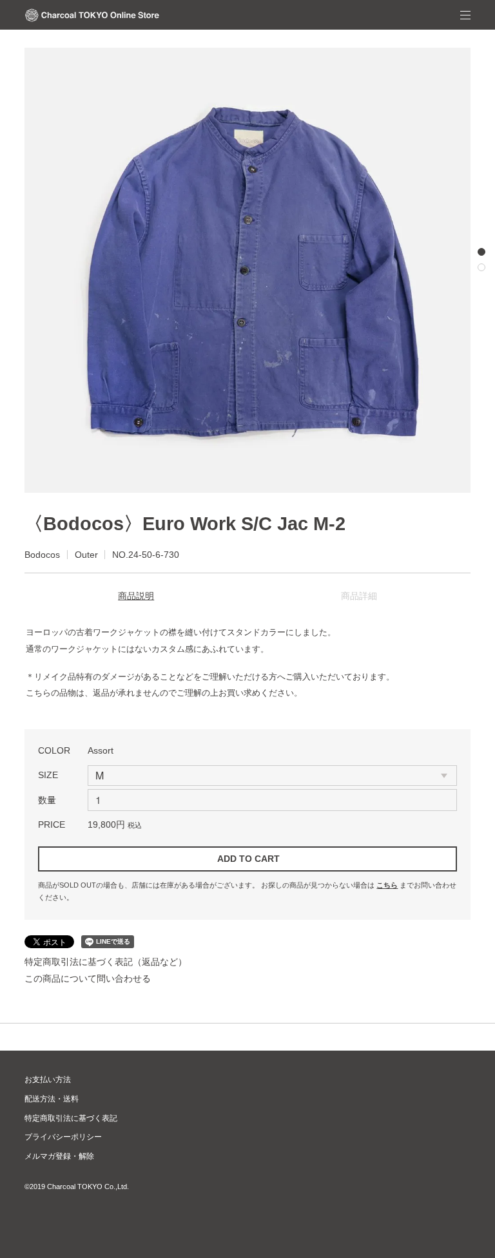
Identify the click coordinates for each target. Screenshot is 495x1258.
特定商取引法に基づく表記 (70, 1118)
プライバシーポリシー (63, 1136)
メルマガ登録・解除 (59, 1156)
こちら (387, 885)
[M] (272, 775)
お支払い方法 (47, 1079)
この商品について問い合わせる (87, 978)
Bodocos (42, 554)
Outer (86, 554)
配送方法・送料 (51, 1098)
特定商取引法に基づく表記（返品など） (105, 962)
